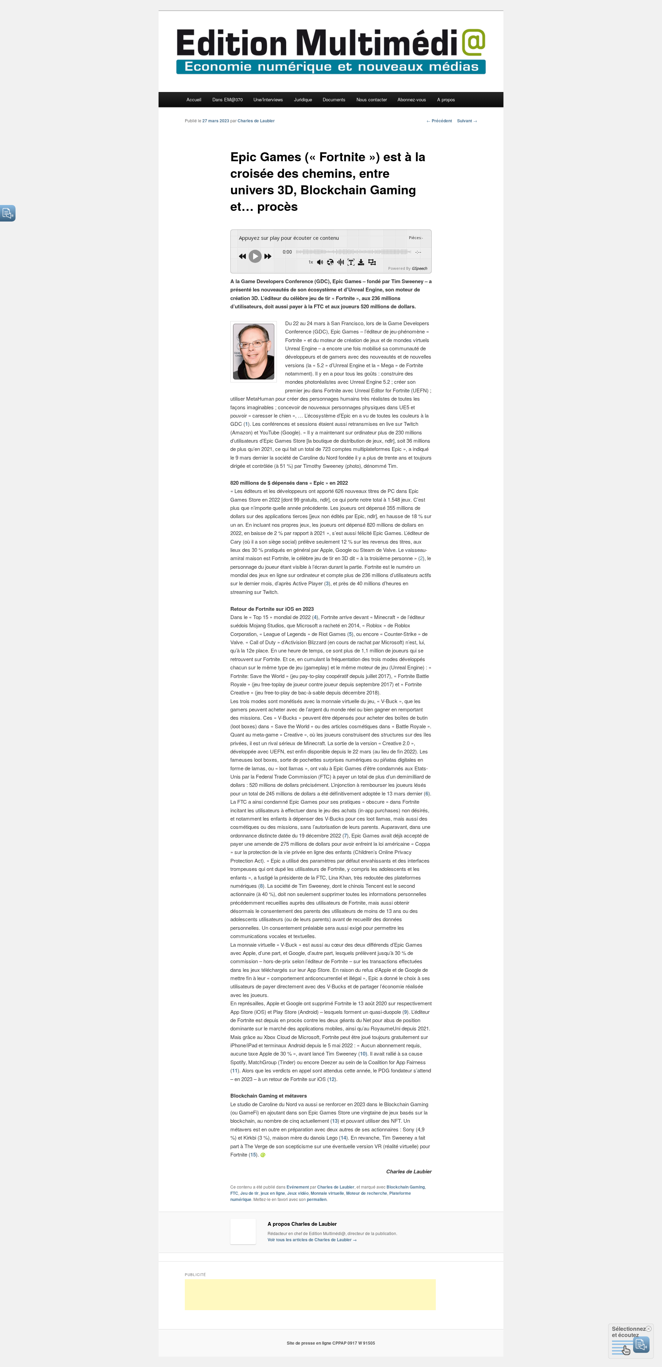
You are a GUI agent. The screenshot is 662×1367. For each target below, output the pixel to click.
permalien (317, 1199)
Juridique (303, 99)
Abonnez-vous (412, 99)
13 (335, 1120)
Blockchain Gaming (406, 1187)
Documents (334, 99)
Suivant (467, 120)
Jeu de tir (249, 1193)
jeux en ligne (273, 1193)
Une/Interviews (268, 99)
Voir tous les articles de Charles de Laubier (312, 1239)
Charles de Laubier (256, 120)
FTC (234, 1193)
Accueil (194, 99)
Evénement (298, 1187)
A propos (446, 99)
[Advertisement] (310, 1294)
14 (343, 1137)
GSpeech (419, 268)
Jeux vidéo (298, 1193)
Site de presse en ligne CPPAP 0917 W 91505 (331, 1343)
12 (331, 1079)
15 (253, 1154)
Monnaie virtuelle (327, 1193)
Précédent (439, 120)
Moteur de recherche (366, 1193)
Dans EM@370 (227, 99)
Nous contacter (372, 99)
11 (235, 1070)
